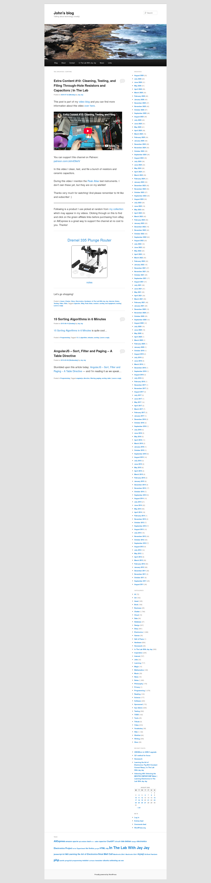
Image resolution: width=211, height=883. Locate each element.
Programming (65, 337)
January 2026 (139, 99)
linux (100, 854)
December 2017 (140, 385)
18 (139, 800)
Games (137, 635)
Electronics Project (63, 848)
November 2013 (140, 519)
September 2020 (140, 319)
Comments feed (140, 824)
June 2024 (138, 165)
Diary (73, 301)
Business (137, 608)
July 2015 (137, 460)
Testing (56, 303)
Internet (111, 301)
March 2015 (138, 474)
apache (76, 841)
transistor (98, 860)
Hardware (87, 301)
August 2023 (139, 199)
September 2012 (140, 543)
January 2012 (139, 567)
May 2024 (137, 168)
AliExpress (59, 841)
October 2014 (139, 491)
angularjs (79, 378)
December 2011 (140, 570)
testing (118, 303)
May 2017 (137, 402)
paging (98, 378)
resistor (96, 303)
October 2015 (139, 450)
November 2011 (140, 574)
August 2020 (139, 323)
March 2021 (138, 299)
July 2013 (137, 533)
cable (96, 841)
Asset (62, 301)
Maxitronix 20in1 (119, 854)
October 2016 (139, 423)
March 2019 (138, 364)
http (107, 848)
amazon (69, 841)
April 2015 (138, 471)
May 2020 (137, 333)
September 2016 (140, 426)
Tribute (137, 721)
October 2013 (139, 522)
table (109, 378)
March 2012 (138, 560)
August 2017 (139, 392)
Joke (136, 659)
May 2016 (137, 436)
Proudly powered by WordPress (105, 874)
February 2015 (139, 478)
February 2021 (139, 302)
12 (142, 798)
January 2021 (139, 306)
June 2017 (138, 399)
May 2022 (137, 251)
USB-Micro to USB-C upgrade (145, 752)
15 (77, 337)
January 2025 (139, 141)
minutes (90, 337)
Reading (137, 694)
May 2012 (137, 553)
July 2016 (137, 429)
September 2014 (140, 495)
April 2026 (138, 89)
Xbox (136, 742)
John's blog (64, 12)
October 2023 (139, 192)
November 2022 (140, 230)
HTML (102, 848)
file (87, 848)
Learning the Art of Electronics (83, 854)
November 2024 (140, 147)
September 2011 (140, 581)
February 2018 (139, 381)
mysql (140, 853)
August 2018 (139, 374)
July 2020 (137, 326)
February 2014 (139, 515)
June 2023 (138, 206)
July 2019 (137, 357)
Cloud (136, 615)
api (80, 841)
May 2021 (137, 292)
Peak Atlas (93, 181)
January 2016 (139, 447)
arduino (84, 841)
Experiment (81, 848)
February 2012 (139, 564)
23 (154, 800)
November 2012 (140, 536)
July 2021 (137, 285)
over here (89, 105)
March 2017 (138, 409)
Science (137, 697)
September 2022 (140, 237)
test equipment (110, 303)
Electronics (80, 301)
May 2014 (137, 509)
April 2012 (138, 557)
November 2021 (140, 271)
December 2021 (140, 268)
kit (64, 854)
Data (136, 618)
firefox (91, 848)
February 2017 (139, 412)
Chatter (67, 301)
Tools (136, 718)
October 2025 (139, 110)
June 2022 (138, 247)
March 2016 (138, 443)
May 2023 (137, 209)
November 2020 (140, 312)
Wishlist (137, 735)
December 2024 (140, 144)
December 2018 (140, 367)
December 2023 (140, 185)
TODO (136, 714)
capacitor (77, 303)
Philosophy (138, 683)
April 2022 (138, 254)
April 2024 (138, 171)
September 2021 (140, 278)
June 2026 (138, 82)
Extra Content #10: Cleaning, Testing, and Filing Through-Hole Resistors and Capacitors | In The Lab (85, 85)
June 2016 (138, 433)
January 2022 (139, 264)
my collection (116, 209)
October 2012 (139, 540)
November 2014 (140, 488)
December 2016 (140, 419)
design (134, 841)
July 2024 (137, 161)
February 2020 (139, 344)
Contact (72, 63)
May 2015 (137, 467)
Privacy (137, 687)
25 (139, 803)
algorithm (83, 337)
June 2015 (138, 464)
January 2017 (139, 416)
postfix (62, 861)
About (63, 63)
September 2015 (140, 454)
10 (136, 798)
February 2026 (139, 96)
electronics (142, 841)
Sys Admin (138, 708)
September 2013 (140, 526)
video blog (84, 101)
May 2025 (137, 127)
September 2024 (140, 154)
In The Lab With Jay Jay (87, 63)
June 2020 (138, 330)
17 (136, 800)
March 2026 (138, 92)
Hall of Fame (139, 639)
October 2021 (139, 275)
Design (137, 625)
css (122, 841)
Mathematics (139, 670)
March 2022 (138, 257)
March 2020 (138, 340)
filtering (93, 378)
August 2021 (139, 282)
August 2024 (139, 158)
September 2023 (140, 196)
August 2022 (139, 240)
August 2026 (139, 75)
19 (142, 800)
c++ (92, 841)
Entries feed (138, 821)
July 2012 (137, 550)
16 (154, 798)
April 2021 (138, 295)
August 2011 (139, 584)
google (97, 848)
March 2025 (138, 134)
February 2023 (139, 220)
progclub (68, 860)
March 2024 (138, 175)
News (136, 677)
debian (128, 841)
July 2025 (137, 120)
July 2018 (137, 378)
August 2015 (139, 457)
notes (89, 282)
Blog (56, 63)
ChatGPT (110, 841)
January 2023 (139, 223)
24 (136, 803)
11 (139, 798)
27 (145, 803)
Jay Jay (80, 95)
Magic (136, 666)
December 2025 (140, 103)
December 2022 (140, 226)
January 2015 (139, 481)
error (74, 848)
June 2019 (138, 361)
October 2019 (139, 350)
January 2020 (139, 347)
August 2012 (139, 546)
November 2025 (140, 106)
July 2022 (137, 244)
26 (142, 803)
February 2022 (139, 261)
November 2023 (140, 189)
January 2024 (139, 182)
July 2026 (137, 79)
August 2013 (139, 529)
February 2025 (139, 137)
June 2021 (138, 288)
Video (61, 303)
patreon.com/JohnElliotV (67, 161)
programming (77, 861)
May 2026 (137, 85)
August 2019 (139, 354)
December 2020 (140, 309)
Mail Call (108, 853)
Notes (117, 301)
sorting (102, 303)
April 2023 (138, 213)
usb (119, 861)
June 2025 (138, 123)
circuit (117, 841)
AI (135, 594)
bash (89, 841)
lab (66, 854)
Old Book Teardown (150, 854)
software (92, 860)
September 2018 (140, 371)
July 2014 (137, 502)
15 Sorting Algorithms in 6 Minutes (80, 319)
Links (110, 63)
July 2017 (137, 395)
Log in (136, 817)
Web (65, 303)
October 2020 (139, 316)
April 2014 (138, 512)
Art (135, 597)
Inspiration (138, 653)
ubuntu (106, 860)
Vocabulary (138, 728)
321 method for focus (142, 755)
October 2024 (139, 151)
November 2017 (140, 388)
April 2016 (138, 440)
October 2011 (139, 577)
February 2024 (139, 178)
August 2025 (139, 116)
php (56, 860)
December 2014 (140, 485)
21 (148, 800)
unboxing (114, 860)
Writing (137, 738)
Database (137, 622)
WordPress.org (140, 828)
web (122, 861)
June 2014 (138, 505)
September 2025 (140, 113)
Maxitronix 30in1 (131, 854)
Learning (137, 663)
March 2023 (138, 216)
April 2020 (138, 337)
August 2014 (139, 498)
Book (136, 604)
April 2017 (138, 405)
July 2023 (137, 202)
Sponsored (138, 704)
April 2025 (138, 130)
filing (82, 303)
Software (137, 701)
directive (87, 378)
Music (102, 63)
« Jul (138, 807)
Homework (138, 646)
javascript (58, 854)
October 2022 (139, 233)
